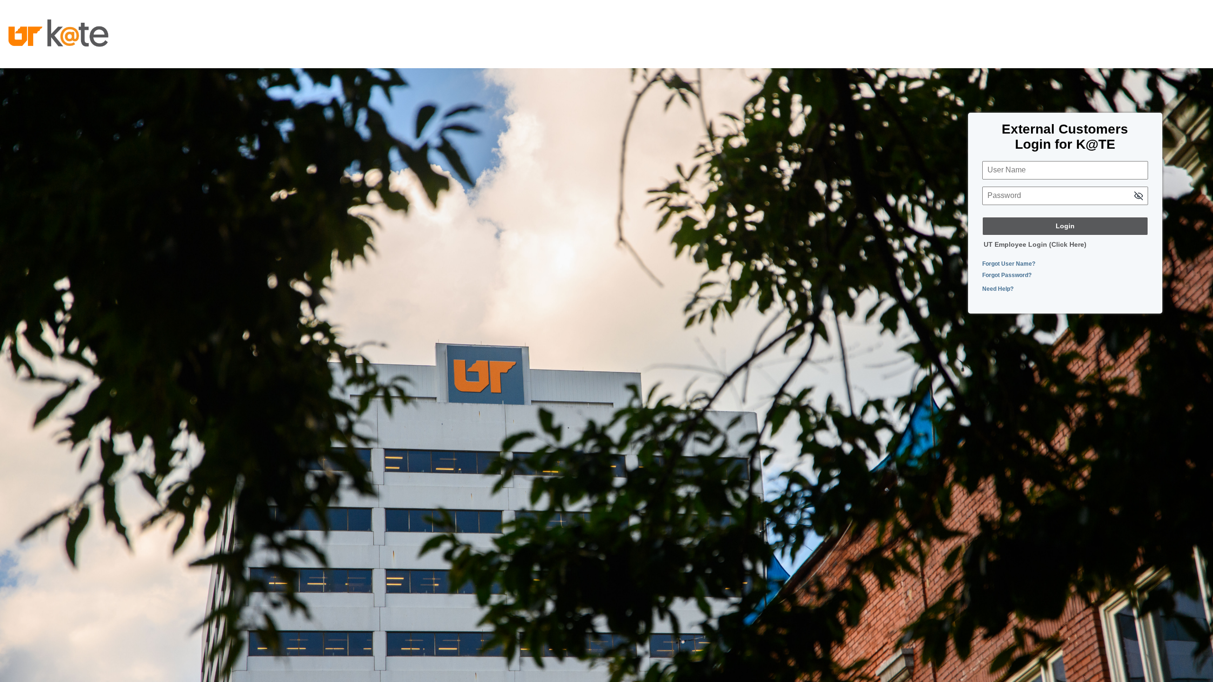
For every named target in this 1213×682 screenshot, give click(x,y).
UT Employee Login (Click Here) (1035, 244)
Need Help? (998, 289)
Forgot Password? (1007, 275)
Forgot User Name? (1008, 263)
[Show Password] (1138, 196)
